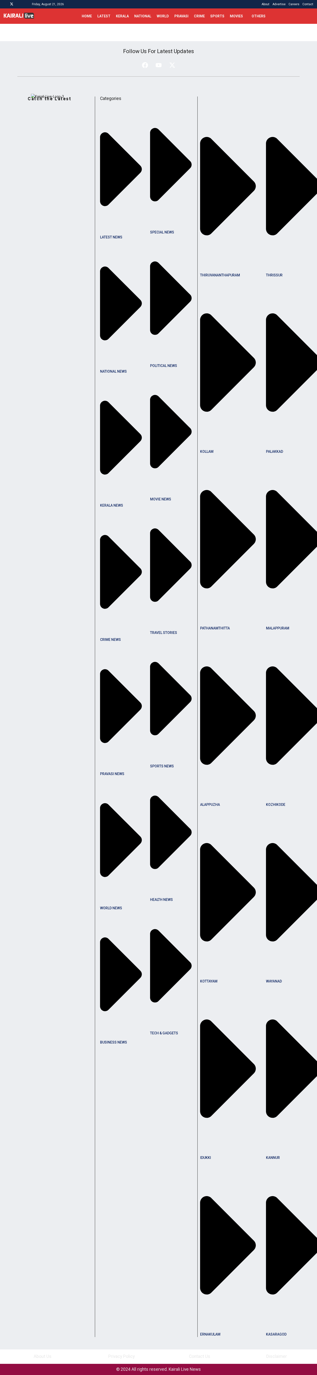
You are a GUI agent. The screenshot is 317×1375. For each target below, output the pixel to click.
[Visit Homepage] (19, 16)
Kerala (122, 16)
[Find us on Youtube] (18, 4)
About (265, 4)
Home (87, 16)
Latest (103, 16)
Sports (217, 16)
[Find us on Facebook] (5, 4)
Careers (294, 4)
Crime (199, 16)
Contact (307, 4)
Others (258, 16)
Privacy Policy (121, 1356)
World (163, 16)
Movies (236, 16)
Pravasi (181, 16)
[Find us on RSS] (24, 4)
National (142, 16)
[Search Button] (311, 16)
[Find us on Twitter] (11, 4)
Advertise (279, 4)
